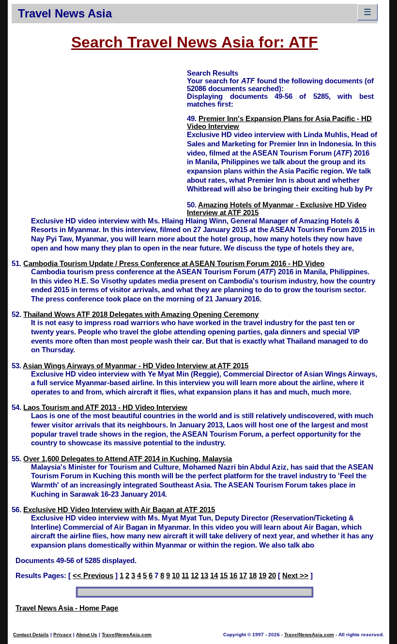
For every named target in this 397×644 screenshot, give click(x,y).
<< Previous (93, 576)
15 (224, 576)
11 (185, 576)
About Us (86, 634)
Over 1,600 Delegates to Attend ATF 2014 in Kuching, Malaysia (127, 459)
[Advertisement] (99, 136)
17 (243, 576)
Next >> (295, 576)
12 (194, 576)
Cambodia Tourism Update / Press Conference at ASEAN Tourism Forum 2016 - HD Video (173, 263)
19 (262, 576)
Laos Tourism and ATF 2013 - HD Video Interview (105, 407)
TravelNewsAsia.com (127, 634)
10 (176, 576)
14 (214, 576)
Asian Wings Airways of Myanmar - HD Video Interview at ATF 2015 (135, 366)
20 (272, 576)
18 (253, 576)
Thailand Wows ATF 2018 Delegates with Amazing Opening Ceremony (141, 314)
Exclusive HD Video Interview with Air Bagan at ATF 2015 (119, 510)
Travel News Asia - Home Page (66, 608)
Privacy (62, 634)
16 (233, 576)
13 (204, 576)
